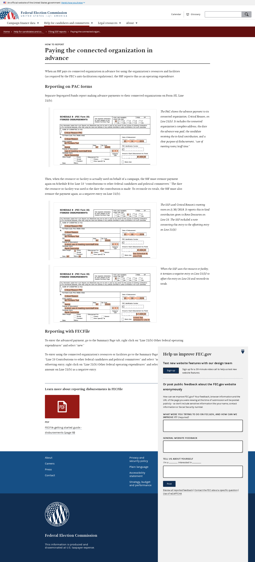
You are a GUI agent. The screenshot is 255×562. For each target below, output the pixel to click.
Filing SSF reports (57, 31)
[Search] (247, 14)
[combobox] (223, 14)
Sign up (171, 370)
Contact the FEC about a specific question (216, 490)
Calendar (176, 14)
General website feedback (180, 438)
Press (48, 469)
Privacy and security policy (138, 459)
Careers (49, 463)
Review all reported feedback (178, 490)
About (48, 457)
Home (6, 31)
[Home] (64, 14)
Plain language (138, 466)
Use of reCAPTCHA (172, 493)
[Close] (242, 351)
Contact (50, 475)
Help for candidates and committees (33, 31)
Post (169, 483)
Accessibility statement (137, 474)
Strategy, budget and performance (140, 483)
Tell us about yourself (178, 459)
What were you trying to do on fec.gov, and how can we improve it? (200, 416)
